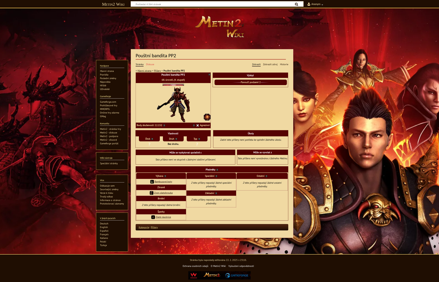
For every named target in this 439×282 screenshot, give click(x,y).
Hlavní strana (144, 70)
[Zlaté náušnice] (153, 217)
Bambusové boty (163, 181)
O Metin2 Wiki (218, 266)
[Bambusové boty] (152, 181)
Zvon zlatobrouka (163, 192)
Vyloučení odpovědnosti (241, 266)
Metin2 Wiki (113, 4)
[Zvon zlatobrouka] (151, 192)
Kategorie (144, 227)
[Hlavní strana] (219, 26)
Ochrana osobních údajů (195, 266)
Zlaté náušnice (163, 217)
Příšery (157, 70)
